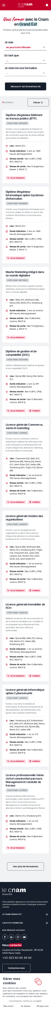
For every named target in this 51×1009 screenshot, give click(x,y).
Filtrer (37, 102)
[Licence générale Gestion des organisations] (25, 553)
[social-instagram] (17, 937)
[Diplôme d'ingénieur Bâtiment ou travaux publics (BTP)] (25, 146)
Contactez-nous (16, 967)
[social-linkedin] (11, 937)
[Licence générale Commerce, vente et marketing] (25, 463)
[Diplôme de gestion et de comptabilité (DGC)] (25, 381)
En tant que (12, 55)
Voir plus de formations (25, 866)
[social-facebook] (4, 937)
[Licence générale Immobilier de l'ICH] (25, 640)
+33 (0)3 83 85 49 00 (16, 957)
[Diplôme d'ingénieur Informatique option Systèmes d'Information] (25, 225)
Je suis (9, 42)
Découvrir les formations (26, 86)
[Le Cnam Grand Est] (25, 5)
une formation (21, 68)
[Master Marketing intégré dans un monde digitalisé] (25, 305)
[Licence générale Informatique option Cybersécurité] (25, 726)
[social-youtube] (24, 937)
